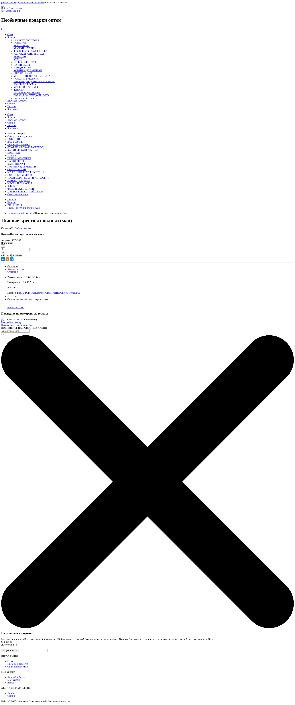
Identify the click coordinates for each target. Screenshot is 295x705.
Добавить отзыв (23, 228)
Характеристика (15, 269)
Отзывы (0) (13, 272)
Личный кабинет (16, 677)
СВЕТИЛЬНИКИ (23, 73)
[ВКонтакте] (3, 259)
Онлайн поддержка (17, 666)
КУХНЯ (18, 59)
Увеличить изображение (20, 213)
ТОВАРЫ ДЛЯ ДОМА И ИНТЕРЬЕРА (34, 81)
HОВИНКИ (20, 42)
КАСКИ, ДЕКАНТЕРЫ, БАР (29, 53)
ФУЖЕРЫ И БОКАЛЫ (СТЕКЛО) (32, 51)
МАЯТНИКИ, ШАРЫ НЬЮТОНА (32, 76)
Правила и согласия (17, 664)
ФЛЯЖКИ (19, 89)
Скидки (11, 103)
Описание (12, 266)
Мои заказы (13, 680)
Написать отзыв (15, 307)
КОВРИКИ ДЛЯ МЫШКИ (28, 70)
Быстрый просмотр (11, 322)
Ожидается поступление (26, 40)
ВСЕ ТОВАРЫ (21, 45)
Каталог (11, 37)
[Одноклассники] (7, 259)
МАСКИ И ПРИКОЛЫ (26, 87)
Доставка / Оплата (17, 101)
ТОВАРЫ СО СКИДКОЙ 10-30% (31, 95)
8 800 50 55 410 (36, 2)
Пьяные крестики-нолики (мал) (17, 325)
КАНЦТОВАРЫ (22, 67)
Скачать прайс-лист (24, 98)
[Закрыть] (147, 627)
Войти (4, 8)
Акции (11, 693)
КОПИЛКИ (20, 56)
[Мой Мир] (12, 259)
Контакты (12, 109)
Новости (11, 106)
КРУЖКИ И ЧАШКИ (25, 48)
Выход (10, 682)
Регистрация (15, 8)
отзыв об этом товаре (28, 299)
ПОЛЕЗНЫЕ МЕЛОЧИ (26, 78)
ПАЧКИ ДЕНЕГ (22, 65)
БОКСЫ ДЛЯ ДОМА (25, 84)
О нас (10, 34)
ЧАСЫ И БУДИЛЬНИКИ (27, 92)
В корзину (17, 256)
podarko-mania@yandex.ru (14, 2)
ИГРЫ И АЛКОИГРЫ (25, 62)
